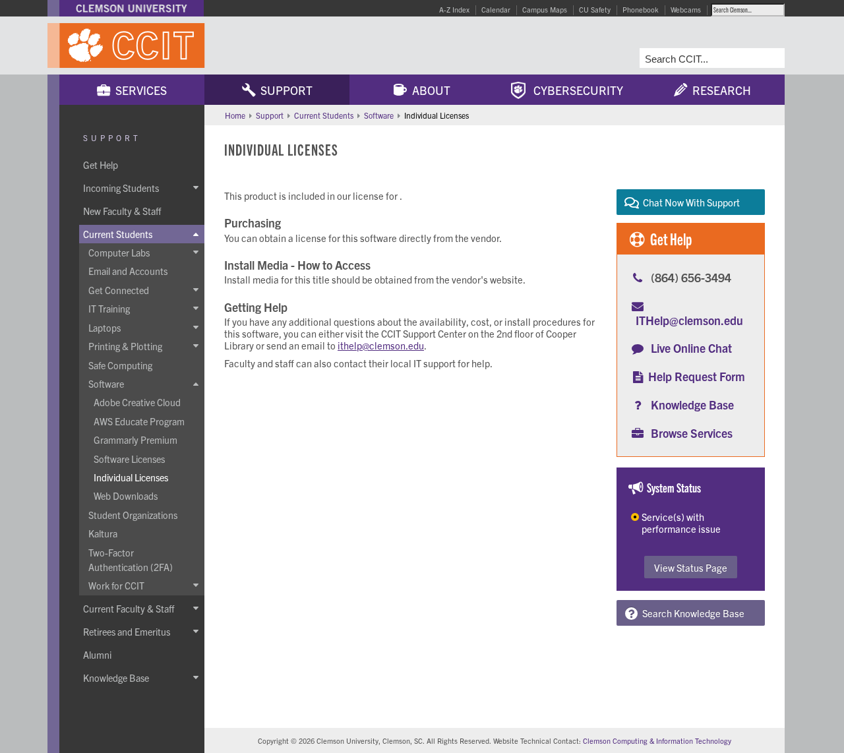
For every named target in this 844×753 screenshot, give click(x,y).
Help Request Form (696, 376)
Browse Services (692, 432)
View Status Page (690, 567)
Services (138, 90)
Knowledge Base (692, 404)
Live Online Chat (691, 347)
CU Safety (595, 9)
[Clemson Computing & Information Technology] (204, 45)
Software (379, 115)
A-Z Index (454, 9)
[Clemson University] (131, 8)
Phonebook (640, 9)
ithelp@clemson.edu (381, 345)
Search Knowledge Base (691, 613)
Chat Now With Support (689, 202)
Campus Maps (544, 9)
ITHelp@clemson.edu (689, 320)
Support (284, 90)
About (428, 90)
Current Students (323, 115)
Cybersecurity (574, 90)
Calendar (495, 9)
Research (719, 90)
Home (235, 115)
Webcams (686, 9)
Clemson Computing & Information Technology (657, 740)
